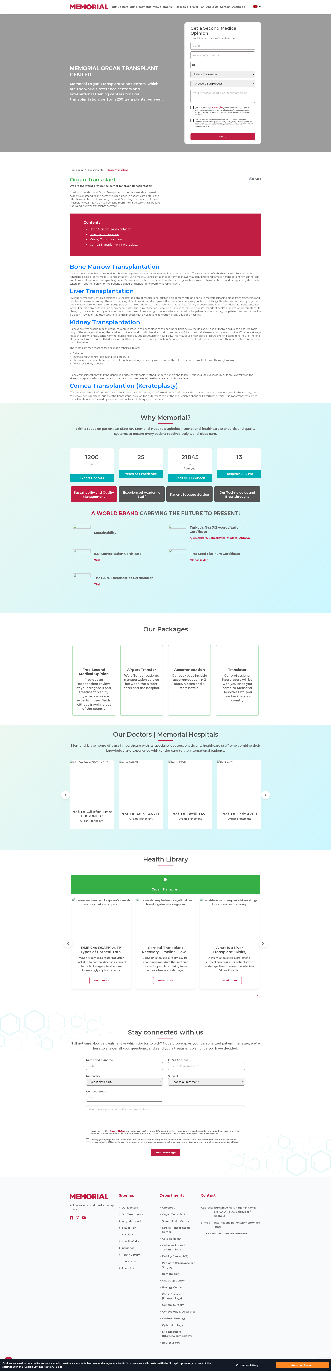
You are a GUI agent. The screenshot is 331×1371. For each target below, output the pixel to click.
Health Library (131, 1254)
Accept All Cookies (302, 1365)
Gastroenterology (174, 1318)
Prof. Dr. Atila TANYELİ (141, 814)
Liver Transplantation (104, 234)
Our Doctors (120, 6)
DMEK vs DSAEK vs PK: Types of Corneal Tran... (101, 950)
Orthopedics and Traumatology (173, 1247)
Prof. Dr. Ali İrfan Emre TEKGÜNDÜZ (91, 814)
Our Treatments (140, 6)
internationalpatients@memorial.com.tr (237, 1224)
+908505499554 (236, 1233)
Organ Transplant (173, 1214)
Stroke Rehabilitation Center (176, 1230)
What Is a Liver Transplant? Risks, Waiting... (229, 950)
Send (222, 136)
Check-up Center (173, 1280)
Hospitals (182, 6)
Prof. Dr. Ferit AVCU (239, 814)
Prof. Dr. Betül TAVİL (190, 814)
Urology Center (172, 1287)
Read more (101, 980)
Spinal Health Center (175, 1221)
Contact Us (129, 1261)
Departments (95, 170)
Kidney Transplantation (106, 239)
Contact (225, 6)
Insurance (128, 1248)
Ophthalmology (172, 1325)
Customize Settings (247, 1365)
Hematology (170, 1273)
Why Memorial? (163, 6)
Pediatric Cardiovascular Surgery (178, 1265)
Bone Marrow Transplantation (110, 229)
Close (59, 1366)
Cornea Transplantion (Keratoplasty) (114, 244)
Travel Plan (197, 6)
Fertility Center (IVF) (175, 1256)
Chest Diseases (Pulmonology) (172, 1296)
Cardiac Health (172, 1238)
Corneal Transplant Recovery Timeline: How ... (165, 950)
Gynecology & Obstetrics (178, 1311)
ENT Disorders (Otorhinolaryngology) (177, 1334)
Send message (166, 1152)
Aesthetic (238, 6)
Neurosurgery (171, 1342)
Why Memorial (131, 1221)
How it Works (130, 1241)
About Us (212, 6)
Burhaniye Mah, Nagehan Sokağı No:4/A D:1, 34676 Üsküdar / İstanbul (235, 1211)
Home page (77, 170)
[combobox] (195, 65)
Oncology (168, 1207)
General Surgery (173, 1304)
